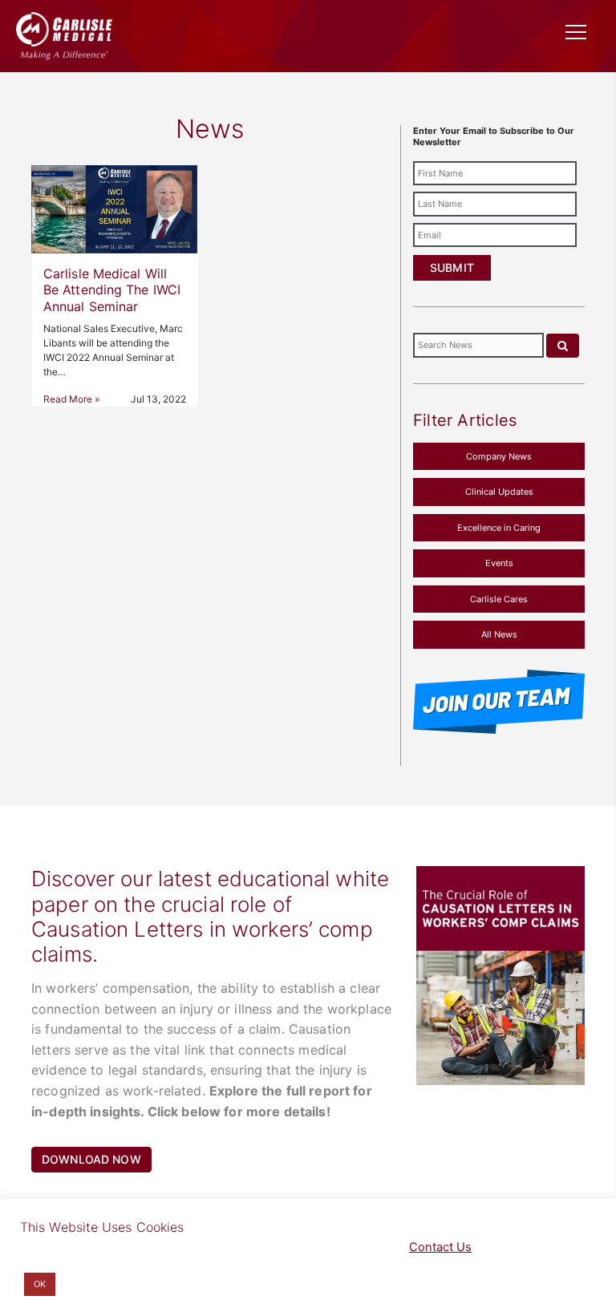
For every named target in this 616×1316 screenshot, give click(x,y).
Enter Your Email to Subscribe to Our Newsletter (493, 136)
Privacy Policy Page (310, 1247)
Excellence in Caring (499, 527)
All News (499, 634)
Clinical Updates (499, 491)
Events (499, 563)
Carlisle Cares (499, 599)
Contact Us (440, 1247)
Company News (499, 456)
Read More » (71, 399)
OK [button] (40, 1284)
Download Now (91, 1159)
